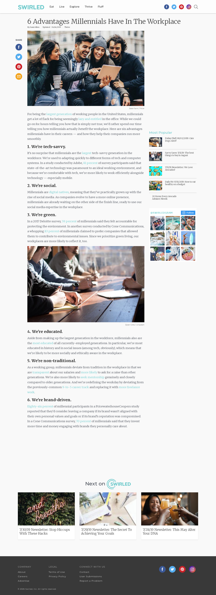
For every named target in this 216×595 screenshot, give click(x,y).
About (22, 572)
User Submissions (91, 576)
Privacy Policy (57, 576)
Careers (22, 576)
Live (61, 6)
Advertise (23, 580)
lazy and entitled (90, 119)
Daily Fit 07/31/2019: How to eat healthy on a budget (180, 183)
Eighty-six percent (40, 406)
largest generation (59, 114)
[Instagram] (188, 7)
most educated (43, 343)
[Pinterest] (181, 7)
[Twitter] (174, 7)
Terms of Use (57, 572)
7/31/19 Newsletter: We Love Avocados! (179, 168)
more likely (89, 372)
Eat (51, 6)
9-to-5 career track (75, 387)
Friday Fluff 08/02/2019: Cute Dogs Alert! (179, 139)
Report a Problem (91, 580)
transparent (40, 372)
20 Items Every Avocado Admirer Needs (164, 197)
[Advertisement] (85, 455)
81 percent (90, 163)
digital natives (59, 192)
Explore (74, 6)
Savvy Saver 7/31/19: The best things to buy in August (179, 154)
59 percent (69, 221)
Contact (84, 572)
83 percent (52, 231)
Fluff (100, 6)
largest (86, 153)
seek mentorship (92, 377)
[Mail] (20, 76)
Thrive (89, 6)
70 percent (83, 421)
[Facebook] (166, 7)
